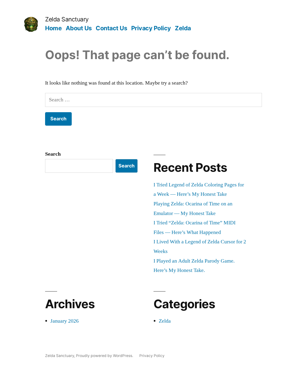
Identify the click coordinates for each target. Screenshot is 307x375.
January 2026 (64, 321)
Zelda (183, 28)
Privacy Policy (151, 28)
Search (53, 154)
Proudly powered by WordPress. (105, 355)
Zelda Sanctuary (67, 19)
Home (53, 28)
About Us (79, 28)
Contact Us (111, 28)
